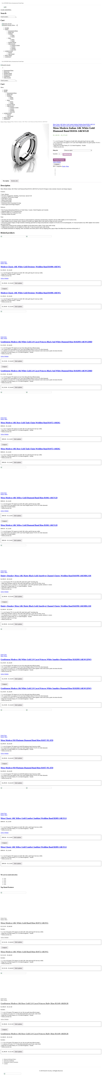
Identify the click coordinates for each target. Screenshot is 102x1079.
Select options (18, 283)
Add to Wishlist (57, 162)
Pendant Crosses (14, 107)
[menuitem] (7, 28)
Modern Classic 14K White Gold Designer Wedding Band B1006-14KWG (31, 267)
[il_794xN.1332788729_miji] (25, 148)
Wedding (9, 96)
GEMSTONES (8, 113)
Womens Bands (8, 74)
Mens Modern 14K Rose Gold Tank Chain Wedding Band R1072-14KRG (72, 125)
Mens (8, 100)
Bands (11, 98)
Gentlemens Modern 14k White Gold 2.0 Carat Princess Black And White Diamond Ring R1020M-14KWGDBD (46, 342)
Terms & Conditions (9, 1060)
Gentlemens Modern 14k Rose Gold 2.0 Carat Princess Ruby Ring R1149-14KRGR (34, 1003)
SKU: (54, 166)
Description (6, 181)
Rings (11, 97)
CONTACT (7, 119)
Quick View (4, 262)
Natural (9, 114)
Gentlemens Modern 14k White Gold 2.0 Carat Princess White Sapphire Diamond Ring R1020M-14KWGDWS (46, 659)
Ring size (55, 150)
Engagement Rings (8, 70)
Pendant (12, 110)
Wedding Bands (8, 73)
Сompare (56, 164)
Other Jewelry (7, 77)
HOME (6, 90)
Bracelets (12, 112)
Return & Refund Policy (10, 1059)
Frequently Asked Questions (11, 1062)
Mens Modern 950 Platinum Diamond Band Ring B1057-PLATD (27, 740)
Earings (12, 109)
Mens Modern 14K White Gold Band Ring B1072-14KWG (24, 923)
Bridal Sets (6, 72)
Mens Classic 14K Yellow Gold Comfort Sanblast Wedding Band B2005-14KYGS (74, 124)
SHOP (5, 91)
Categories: (59, 166)
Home (2, 121)
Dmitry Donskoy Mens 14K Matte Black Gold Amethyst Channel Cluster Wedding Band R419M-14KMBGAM (46, 576)
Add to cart (67, 154)
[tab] (6, 180)
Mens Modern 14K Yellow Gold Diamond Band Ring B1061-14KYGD (29, 498)
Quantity (55, 153)
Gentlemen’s (7, 76)
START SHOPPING (6, 10)
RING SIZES (7, 117)
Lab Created (10, 116)
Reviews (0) (14, 181)
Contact (6, 1063)
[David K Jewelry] (7, 23)
